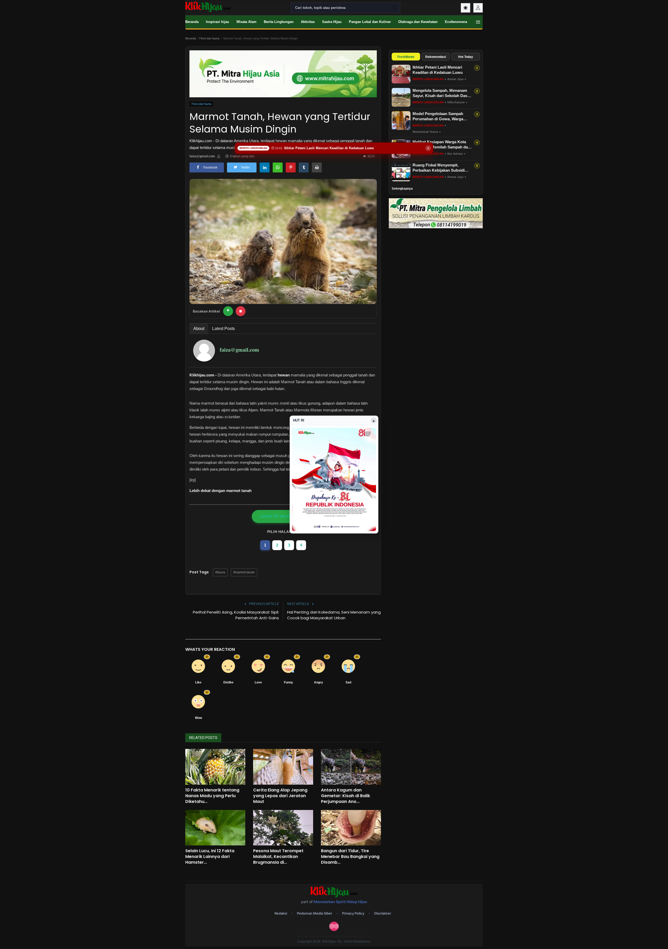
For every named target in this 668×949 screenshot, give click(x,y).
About (198, 328)
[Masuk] (478, 8)
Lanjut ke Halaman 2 (279, 516)
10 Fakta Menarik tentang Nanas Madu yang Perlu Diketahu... (212, 795)
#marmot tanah (244, 572)
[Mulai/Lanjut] (228, 311)
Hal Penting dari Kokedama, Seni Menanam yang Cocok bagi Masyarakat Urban (334, 615)
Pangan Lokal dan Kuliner (370, 22)
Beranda (192, 22)
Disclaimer (382, 913)
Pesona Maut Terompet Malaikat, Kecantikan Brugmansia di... (278, 856)
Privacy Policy (353, 913)
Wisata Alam (246, 22)
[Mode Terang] (465, 8)
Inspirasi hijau (217, 22)
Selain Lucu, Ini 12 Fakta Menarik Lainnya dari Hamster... (209, 856)
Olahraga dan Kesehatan (418, 22)
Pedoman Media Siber (314, 913)
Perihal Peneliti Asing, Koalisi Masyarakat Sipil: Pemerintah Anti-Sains (236, 615)
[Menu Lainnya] (478, 22)
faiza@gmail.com (202, 156)
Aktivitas (308, 22)
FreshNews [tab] (405, 57)
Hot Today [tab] (465, 57)
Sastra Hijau (332, 22)
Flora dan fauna (209, 38)
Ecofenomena (456, 22)
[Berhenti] (241, 311)
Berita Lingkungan (279, 22)
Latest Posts (223, 328)
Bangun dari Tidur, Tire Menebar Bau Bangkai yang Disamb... (350, 856)
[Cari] (394, 7)
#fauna (220, 572)
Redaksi (281, 913)
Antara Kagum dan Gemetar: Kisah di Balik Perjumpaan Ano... (345, 795)
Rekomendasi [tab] (435, 57)
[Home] (207, 7)
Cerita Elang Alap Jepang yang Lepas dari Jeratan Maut (280, 795)
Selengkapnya (402, 188)
